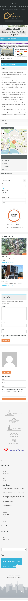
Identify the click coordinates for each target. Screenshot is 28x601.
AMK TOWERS (5, 281)
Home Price (5, 190)
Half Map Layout (6, 473)
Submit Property (13, 6)
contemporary (18, 559)
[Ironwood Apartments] (14, 427)
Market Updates (6, 541)
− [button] (3, 133)
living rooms (18, 564)
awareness (5, 559)
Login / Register (24, 6)
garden (19, 561)
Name (3, 322)
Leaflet (14, 153)
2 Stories (5, 123)
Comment (4, 306)
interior (11, 564)
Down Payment (5, 197)
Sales (4, 544)
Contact (4, 480)
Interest (4, 183)
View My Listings (6, 372)
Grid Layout (5, 475)
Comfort (4, 535)
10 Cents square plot (6, 256)
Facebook (6, 160)
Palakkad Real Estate (11, 38)
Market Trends (6, 539)
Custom (4, 561)
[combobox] (14, 180)
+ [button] (3, 131)
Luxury (4, 537)
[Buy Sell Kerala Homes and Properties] (14, 15)
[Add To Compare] (1, 44)
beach (11, 559)
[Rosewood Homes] (14, 420)
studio (4, 566)
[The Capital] (14, 441)
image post (5, 564)
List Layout (5, 471)
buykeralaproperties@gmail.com (17, 9)
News (4, 478)
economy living (11, 561)
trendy (14, 566)
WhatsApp (6, 166)
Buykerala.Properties (16, 577)
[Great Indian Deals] (14, 450)
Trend (9, 566)
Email (5, 169)
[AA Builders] (14, 412)
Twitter (6, 163)
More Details (4, 260)
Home (2, 38)
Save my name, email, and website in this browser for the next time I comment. (14, 336)
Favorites (4, 6)
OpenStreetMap (19, 153)
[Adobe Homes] (14, 434)
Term (3, 178)
